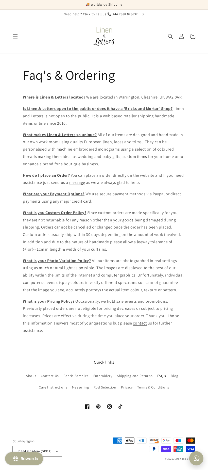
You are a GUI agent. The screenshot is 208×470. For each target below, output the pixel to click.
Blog (174, 376)
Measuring (80, 387)
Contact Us (50, 376)
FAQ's (161, 376)
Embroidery (102, 376)
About (31, 376)
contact (140, 323)
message (77, 182)
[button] (15, 36)
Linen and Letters (185, 458)
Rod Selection (105, 387)
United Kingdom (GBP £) (34, 451)
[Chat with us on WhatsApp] (196, 458)
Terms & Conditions (153, 387)
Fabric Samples (75, 376)
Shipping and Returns (134, 376)
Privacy (126, 387)
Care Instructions (53, 387)
